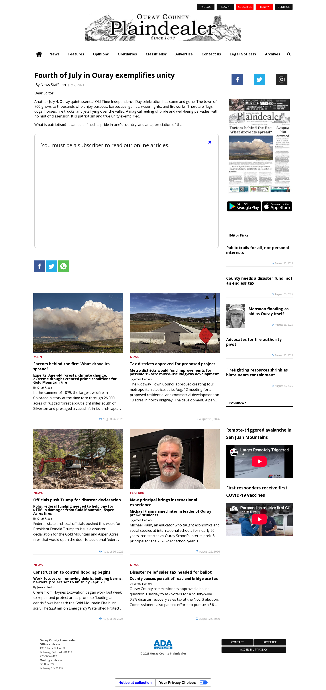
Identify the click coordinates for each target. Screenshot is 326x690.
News (54, 54)
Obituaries (127, 54)
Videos (205, 7)
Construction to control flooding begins (71, 572)
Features (76, 54)
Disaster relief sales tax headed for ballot (171, 572)
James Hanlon (143, 379)
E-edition (284, 7)
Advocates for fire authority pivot (254, 342)
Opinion (100, 54)
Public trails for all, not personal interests (257, 250)
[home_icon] (39, 54)
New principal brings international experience (163, 502)
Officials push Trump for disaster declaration (77, 499)
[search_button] (289, 54)
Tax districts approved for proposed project (172, 363)
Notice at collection (135, 682)
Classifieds (155, 54)
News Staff (50, 84)
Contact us (211, 54)
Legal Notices (242, 54)
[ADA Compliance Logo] (163, 649)
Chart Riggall (45, 387)
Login (225, 7)
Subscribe (245, 7)
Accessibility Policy (253, 649)
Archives (272, 54)
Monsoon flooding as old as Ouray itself (268, 311)
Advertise (184, 54)
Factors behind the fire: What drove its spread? (71, 366)
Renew (264, 7)
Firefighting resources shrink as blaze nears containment (257, 372)
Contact (237, 642)
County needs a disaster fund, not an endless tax (259, 281)
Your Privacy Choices (177, 682)
